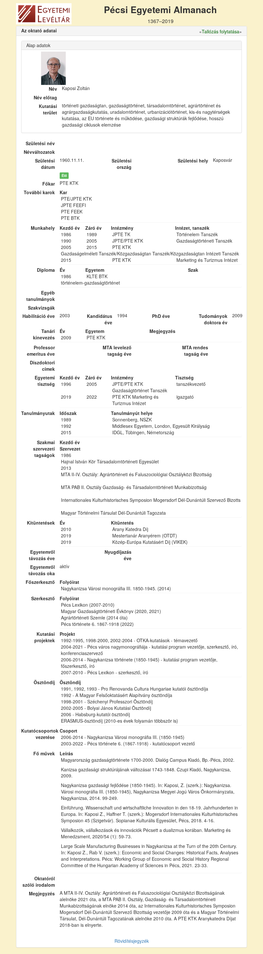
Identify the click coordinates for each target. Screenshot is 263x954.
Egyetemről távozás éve (42, 555)
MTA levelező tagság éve (117, 350)
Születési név (40, 143)
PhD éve (161, 316)
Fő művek (44, 753)
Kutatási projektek (44, 637)
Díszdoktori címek (42, 365)
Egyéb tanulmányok (40, 295)
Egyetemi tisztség (45, 380)
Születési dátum (45, 163)
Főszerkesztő (40, 582)
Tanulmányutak (38, 413)
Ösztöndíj (44, 682)
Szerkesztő (43, 598)
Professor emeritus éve (41, 350)
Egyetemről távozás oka (42, 570)
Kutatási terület (48, 109)
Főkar (48, 183)
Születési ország (122, 163)
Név (53, 89)
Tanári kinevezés (44, 334)
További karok (39, 192)
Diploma (46, 270)
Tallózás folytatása (220, 31)
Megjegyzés (42, 893)
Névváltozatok (39, 152)
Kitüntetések (41, 522)
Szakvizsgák (41, 307)
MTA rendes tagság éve (195, 350)
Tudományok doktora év (213, 319)
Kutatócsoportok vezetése (38, 733)
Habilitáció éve (38, 316)
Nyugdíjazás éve (118, 555)
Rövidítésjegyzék (132, 941)
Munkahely (43, 228)
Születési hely (193, 160)
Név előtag (45, 97)
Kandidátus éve (99, 319)
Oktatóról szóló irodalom (38, 881)
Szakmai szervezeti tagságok (44, 448)
